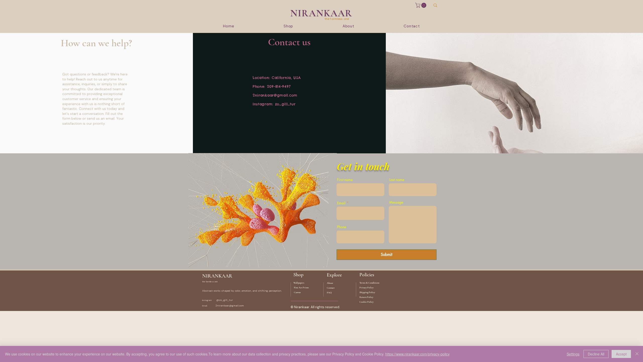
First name (345, 180)
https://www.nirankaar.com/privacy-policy (417, 353)
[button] (421, 5)
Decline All (596, 353)
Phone (341, 227)
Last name (396, 180)
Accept (621, 353)
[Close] (637, 354)
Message (396, 202)
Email (341, 203)
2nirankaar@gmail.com (275, 95)
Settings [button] (573, 353)
